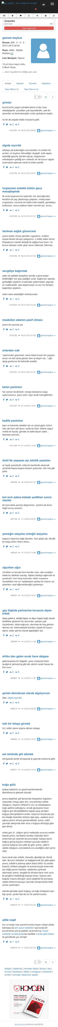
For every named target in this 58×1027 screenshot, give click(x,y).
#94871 (14, 769)
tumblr (8, 974)
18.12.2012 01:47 (28, 482)
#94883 (14, 739)
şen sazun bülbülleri (24, 927)
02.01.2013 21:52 (28, 335)
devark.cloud (20, 1024)
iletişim (8, 968)
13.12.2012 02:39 (28, 708)
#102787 (13, 130)
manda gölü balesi (45, 933)
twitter (27, 971)
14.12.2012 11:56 (28, 641)
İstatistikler (46, 83)
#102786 (13, 173)
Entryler (8, 83)
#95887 (14, 678)
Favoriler (33, 83)
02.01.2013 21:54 (28, 304)
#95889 (14, 641)
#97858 (14, 482)
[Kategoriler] (45, 15)
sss (49, 968)
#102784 (13, 255)
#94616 (14, 947)
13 (45, 96)
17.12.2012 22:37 (28, 519)
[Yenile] (54, 15)
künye (43, 968)
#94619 (14, 904)
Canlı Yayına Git (29, 28)
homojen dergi (31, 968)
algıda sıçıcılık (14, 697)
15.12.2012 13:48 (28, 552)
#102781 (13, 372)
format (8, 971)
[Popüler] (12, 15)
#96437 (14, 595)
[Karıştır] (37, 15)
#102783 (13, 304)
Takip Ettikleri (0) (12, 89)
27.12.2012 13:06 (28, 445)
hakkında (17, 968)
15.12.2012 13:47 (28, 595)
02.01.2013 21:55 (28, 255)
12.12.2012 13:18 (28, 769)
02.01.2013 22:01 (28, 173)
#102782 (13, 335)
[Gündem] (4, 15)
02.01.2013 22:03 (28, 130)
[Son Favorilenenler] (21, 15)
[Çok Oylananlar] (29, 15)
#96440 (14, 552)
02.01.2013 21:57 (28, 216)
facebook (17, 971)
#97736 (14, 519)
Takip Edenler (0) (31, 89)
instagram (36, 971)
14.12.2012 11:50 (28, 678)
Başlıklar (20, 83)
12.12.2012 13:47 (28, 739)
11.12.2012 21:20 (28, 947)
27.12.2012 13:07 (28, 405)
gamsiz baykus (12, 38)
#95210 (14, 708)
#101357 (13, 405)
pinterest (47, 971)
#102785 (13, 216)
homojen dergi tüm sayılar (25, 974)
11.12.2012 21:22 (28, 904)
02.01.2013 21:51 (28, 372)
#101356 (13, 445)
